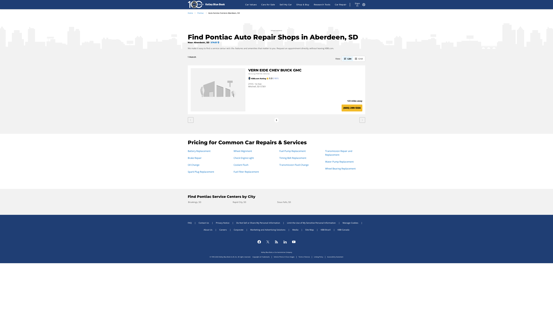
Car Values (251, 4)
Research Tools (322, 4)
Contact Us (204, 222)
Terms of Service (304, 257)
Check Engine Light (244, 158)
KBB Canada (343, 229)
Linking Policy (318, 257)
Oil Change (193, 164)
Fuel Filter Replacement (246, 171)
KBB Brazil (326, 229)
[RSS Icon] (276, 242)
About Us (208, 229)
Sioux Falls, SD (284, 202)
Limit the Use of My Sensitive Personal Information (311, 222)
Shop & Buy (302, 4)
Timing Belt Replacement (292, 158)
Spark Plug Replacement (201, 171)
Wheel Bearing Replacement (340, 168)
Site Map (309, 229)
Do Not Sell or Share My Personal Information (258, 222)
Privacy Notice (222, 222)
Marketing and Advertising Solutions (267, 229)
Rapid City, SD (239, 202)
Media (295, 229)
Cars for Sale (268, 4)
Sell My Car (286, 4)
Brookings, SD (194, 202)
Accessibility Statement (335, 257)
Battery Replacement (199, 151)
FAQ (190, 222)
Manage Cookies (350, 222)
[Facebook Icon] (259, 242)
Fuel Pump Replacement (292, 151)
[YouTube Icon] (294, 242)
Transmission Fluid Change (294, 164)
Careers (223, 229)
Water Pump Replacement (339, 161)
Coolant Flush (241, 164)
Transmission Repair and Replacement (338, 152)
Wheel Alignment (243, 151)
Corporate (238, 229)
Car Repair (340, 4)
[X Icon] (268, 242)
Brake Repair (195, 158)
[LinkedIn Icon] (285, 242)
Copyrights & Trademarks (261, 257)
